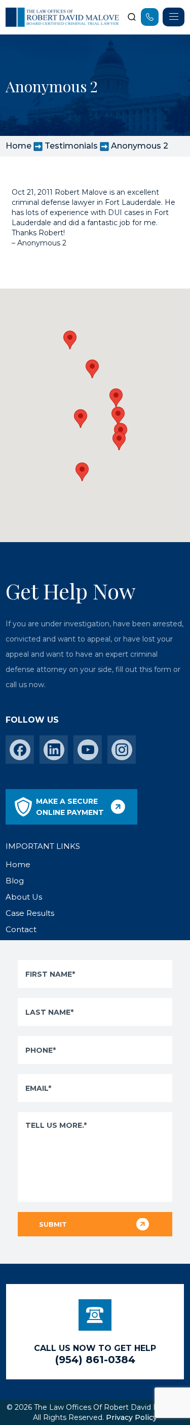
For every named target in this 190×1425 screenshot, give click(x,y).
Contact (21, 929)
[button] (119, 441)
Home (18, 146)
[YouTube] (88, 749)
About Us (24, 897)
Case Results (30, 913)
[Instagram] (121, 749)
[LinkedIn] (54, 749)
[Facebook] (20, 749)
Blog (15, 880)
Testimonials (71, 146)
